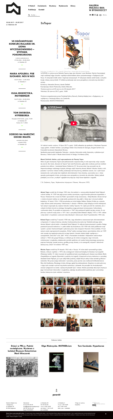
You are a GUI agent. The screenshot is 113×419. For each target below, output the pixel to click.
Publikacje (32, 10)
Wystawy (52, 6)
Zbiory (72, 6)
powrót (56, 395)
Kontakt (41, 10)
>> (22, 65)
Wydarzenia (63, 6)
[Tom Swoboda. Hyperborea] (91, 362)
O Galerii (31, 6)
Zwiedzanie (42, 6)
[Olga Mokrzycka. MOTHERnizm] (56, 362)
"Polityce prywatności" (27, 416)
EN (90, 15)
